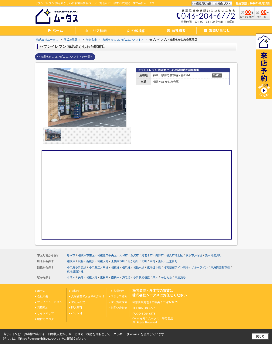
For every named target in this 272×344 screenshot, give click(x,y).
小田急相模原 (141, 277)
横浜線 (126, 267)
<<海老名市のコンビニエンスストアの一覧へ (65, 56)
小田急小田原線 (76, 267)
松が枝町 (133, 261)
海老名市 (147, 255)
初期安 (75, 290)
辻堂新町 (171, 261)
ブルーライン (199, 267)
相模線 (115, 267)
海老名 (126, 277)
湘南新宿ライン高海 (176, 267)
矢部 (81, 277)
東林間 (104, 277)
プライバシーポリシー (51, 302)
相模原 (71, 261)
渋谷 (81, 261)
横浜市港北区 (174, 255)
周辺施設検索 (119, 302)
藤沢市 (134, 255)
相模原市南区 (86, 255)
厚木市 (71, 255)
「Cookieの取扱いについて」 (44, 338)
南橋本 (115, 277)
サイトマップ (45, 313)
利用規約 (42, 307)
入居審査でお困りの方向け (87, 296)
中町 (152, 261)
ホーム (41, 290)
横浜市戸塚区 (194, 255)
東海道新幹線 (75, 271)
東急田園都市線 (220, 267)
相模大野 (102, 261)
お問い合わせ (119, 307)
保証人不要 (78, 302)
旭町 (144, 261)
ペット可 (76, 313)
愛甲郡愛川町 (213, 255)
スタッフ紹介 (119, 296)
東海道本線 (154, 267)
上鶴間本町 (118, 261)
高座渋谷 (180, 277)
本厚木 (71, 277)
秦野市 (159, 255)
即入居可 (76, 307)
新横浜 (90, 261)
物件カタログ (45, 319)
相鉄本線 (138, 267)
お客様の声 (118, 290)
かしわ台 (166, 277)
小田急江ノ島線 (98, 267)
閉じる (260, 336)
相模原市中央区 (107, 255)
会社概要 (42, 296)
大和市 (123, 255)
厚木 (155, 277)
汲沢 (161, 261)
